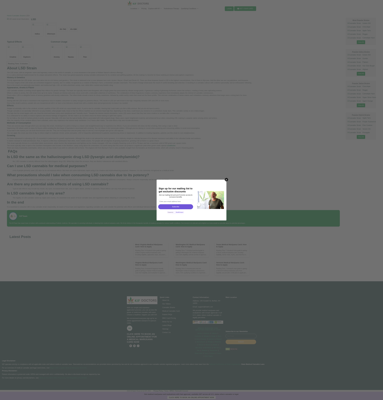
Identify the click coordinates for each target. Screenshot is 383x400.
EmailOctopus (179, 212)
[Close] (226, 179)
